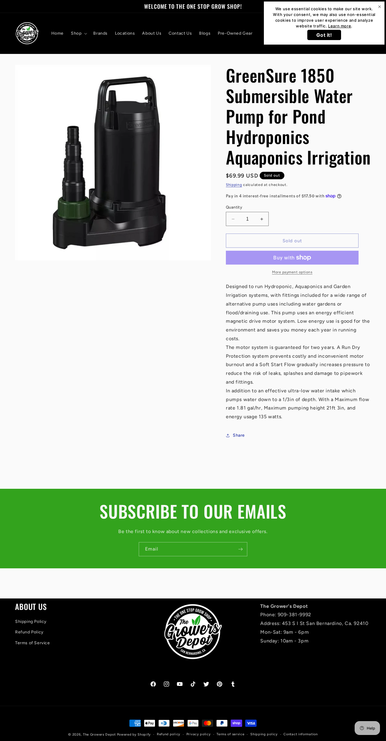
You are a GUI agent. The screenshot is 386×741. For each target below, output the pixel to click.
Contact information (300, 734)
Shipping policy (264, 734)
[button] (78, 33)
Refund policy (168, 734)
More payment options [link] (292, 272)
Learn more (339, 26)
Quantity (234, 207)
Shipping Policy (31, 621)
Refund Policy (29, 632)
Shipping (234, 185)
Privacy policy (198, 734)
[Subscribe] (240, 549)
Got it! (324, 35)
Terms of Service (32, 642)
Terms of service (230, 734)
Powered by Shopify (134, 734)
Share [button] (239, 435)
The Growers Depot (99, 734)
